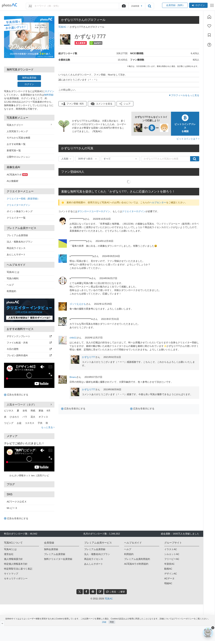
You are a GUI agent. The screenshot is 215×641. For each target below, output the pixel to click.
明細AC (168, 583)
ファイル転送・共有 (17, 342)
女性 (25, 410)
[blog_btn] (100, 591)
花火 (33, 416)
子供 (40, 423)
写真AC (62, 26)
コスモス (29, 423)
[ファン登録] (209, 26)
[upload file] (123, 6)
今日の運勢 (12, 349)
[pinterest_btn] (93, 591)
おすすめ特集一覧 (16, 144)
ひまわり (14, 416)
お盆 (19, 423)
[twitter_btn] (79, 591)
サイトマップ (11, 573)
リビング (8, 423)
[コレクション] (209, 35)
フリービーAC (171, 559)
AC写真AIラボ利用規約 (136, 564)
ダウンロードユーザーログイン (93, 211)
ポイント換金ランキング (20, 211)
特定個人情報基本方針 (16, 564)
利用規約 (11, 291)
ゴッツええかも (78, 304)
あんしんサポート (16, 254)
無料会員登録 (29, 77)
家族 (41, 410)
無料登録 (48, 94)
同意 (112, 622)
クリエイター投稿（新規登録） (23, 198)
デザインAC (170, 573)
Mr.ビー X (12, 508)
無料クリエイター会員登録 (58, 559)
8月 (48, 410)
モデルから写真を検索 (18, 137)
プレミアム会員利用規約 (137, 559)
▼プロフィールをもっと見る (184, 95)
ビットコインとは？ (187, 138)
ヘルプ (10, 284)
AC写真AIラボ (17, 174)
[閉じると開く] (2, 623)
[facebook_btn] (86, 591)
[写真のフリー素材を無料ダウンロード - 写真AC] (9, 5)
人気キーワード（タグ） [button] (21, 404)
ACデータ (169, 578)
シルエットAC (171, 554)
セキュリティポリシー (16, 578)
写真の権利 (12, 278)
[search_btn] (149, 6)
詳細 (104, 622)
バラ (25, 416)
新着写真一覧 (14, 150)
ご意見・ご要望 (117, 592)
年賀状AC (169, 564)
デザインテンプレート (18, 336)
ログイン (200, 5)
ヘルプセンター (158, 202)
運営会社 (8, 554)
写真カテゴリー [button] (15, 125)
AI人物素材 (12, 181)
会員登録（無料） (175, 5)
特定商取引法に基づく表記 (18, 568)
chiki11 (73, 337)
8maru (73, 377)
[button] (125, 103)
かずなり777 (88, 357)
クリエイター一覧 (16, 217)
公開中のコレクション (18, 156)
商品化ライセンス (16, 248)
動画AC (168, 568)
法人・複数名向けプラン (20, 241)
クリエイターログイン (18, 205)
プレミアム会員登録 (17, 235)
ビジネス (8, 410)
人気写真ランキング (17, 131)
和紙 (33, 410)
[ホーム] (209, 17)
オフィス (43, 416)
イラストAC (170, 549)
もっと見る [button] (47, 427)
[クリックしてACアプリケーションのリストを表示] (212, 5)
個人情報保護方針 (13, 559)
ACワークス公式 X (16, 501)
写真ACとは (13, 272)
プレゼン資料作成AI (17, 355)
